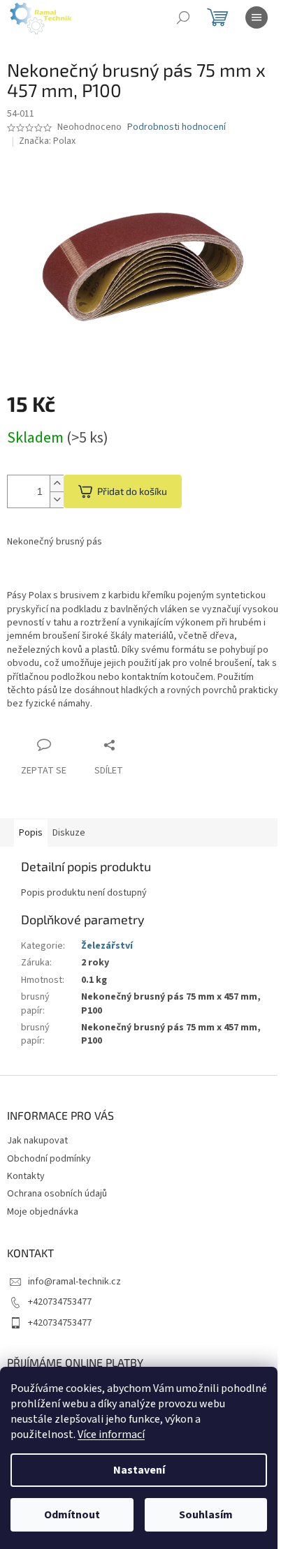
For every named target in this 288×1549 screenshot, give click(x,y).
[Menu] (257, 17)
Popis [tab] (31, 833)
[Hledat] (183, 17)
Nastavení (139, 1470)
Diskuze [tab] (68, 833)
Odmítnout (72, 1514)
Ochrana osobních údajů (57, 1194)
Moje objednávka (42, 1212)
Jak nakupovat (37, 1141)
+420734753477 (60, 1302)
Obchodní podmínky (49, 1159)
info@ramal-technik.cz (74, 1282)
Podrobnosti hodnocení (176, 127)
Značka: (47, 141)
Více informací (111, 1434)
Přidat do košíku (132, 491)
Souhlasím (206, 1514)
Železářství (107, 946)
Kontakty (26, 1176)
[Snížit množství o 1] (57, 499)
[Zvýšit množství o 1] (57, 483)
